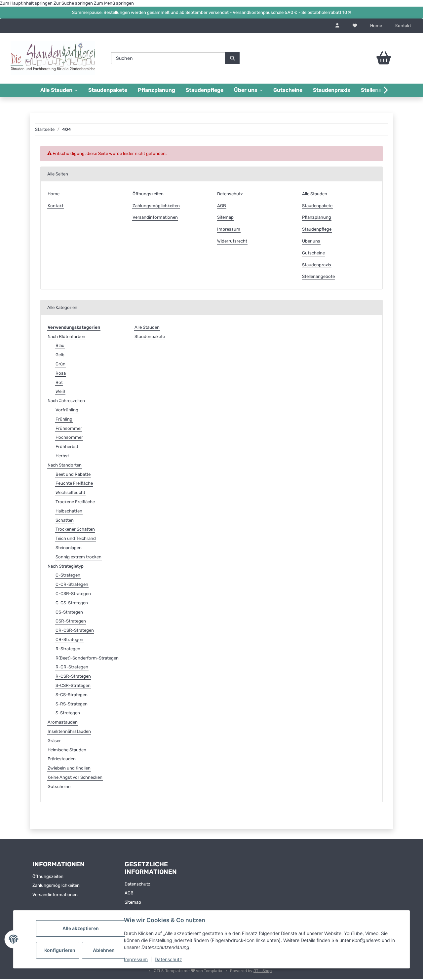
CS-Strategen (69, 612)
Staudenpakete (107, 90)
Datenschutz (168, 959)
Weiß (60, 391)
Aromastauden (63, 722)
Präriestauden (62, 758)
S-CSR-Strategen (73, 685)
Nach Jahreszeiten (66, 400)
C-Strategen (68, 575)
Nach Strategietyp (66, 566)
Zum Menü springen (114, 3)
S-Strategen (68, 712)
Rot (59, 382)
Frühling (64, 419)
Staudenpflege (204, 90)
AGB (221, 205)
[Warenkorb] (370, 58)
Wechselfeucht (70, 492)
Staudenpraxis (331, 90)
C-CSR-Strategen (73, 593)
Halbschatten (69, 510)
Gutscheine (287, 90)
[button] (337, 26)
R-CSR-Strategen (73, 676)
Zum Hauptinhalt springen (27, 3)
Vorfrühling (67, 409)
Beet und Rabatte (73, 474)
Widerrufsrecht (232, 241)
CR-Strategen (69, 639)
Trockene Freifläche (75, 501)
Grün (60, 363)
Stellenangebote (318, 276)
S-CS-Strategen (72, 694)
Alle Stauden (314, 193)
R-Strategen (68, 648)
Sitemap (225, 217)
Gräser (54, 740)
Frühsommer (69, 428)
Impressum (136, 959)
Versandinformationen (155, 217)
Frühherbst (67, 446)
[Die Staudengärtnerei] (53, 58)
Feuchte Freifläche (74, 483)
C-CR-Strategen (72, 584)
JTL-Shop (262, 970)
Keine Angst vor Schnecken (75, 777)
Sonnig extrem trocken (78, 556)
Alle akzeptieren (80, 928)
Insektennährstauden (69, 731)
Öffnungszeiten (148, 193)
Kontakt (403, 25)
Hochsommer (69, 437)
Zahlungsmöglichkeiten (156, 205)
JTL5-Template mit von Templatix (188, 970)
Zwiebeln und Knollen (69, 768)
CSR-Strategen (71, 621)
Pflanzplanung (156, 90)
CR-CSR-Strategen (75, 630)
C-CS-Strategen (72, 602)
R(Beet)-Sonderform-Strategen (87, 658)
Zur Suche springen (74, 3)
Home (376, 25)
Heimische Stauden (67, 749)
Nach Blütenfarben (66, 336)
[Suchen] (232, 58)
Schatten (65, 520)
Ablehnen (104, 950)
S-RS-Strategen (72, 703)
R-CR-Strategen (72, 666)
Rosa (61, 373)
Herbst (62, 455)
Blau (60, 345)
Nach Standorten (65, 465)
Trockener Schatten (75, 529)
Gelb (60, 354)
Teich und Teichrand (76, 538)
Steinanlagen (69, 547)
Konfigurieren (59, 950)
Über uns (311, 241)
